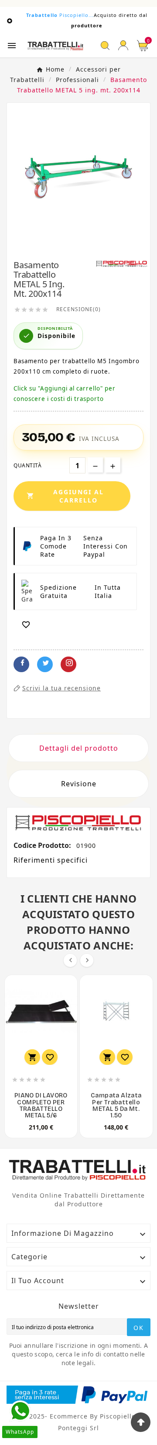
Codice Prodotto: (43, 845)
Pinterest (68, 664)
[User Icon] (123, 45)
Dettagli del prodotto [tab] (78, 748)
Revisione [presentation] (78, 783)
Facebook (21, 664)
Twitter (45, 664)
